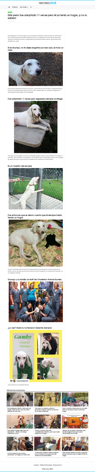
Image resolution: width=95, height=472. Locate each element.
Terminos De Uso (57, 465)
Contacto (36, 465)
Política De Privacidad (46, 465)
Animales (10, 12)
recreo (47, 3)
